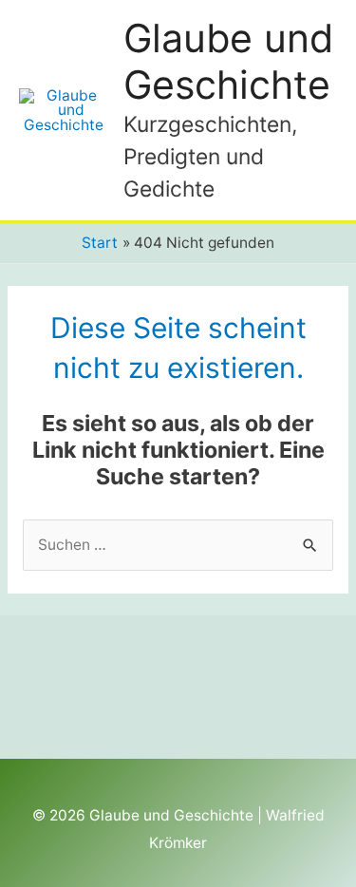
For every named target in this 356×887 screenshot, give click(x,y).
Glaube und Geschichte (228, 61)
